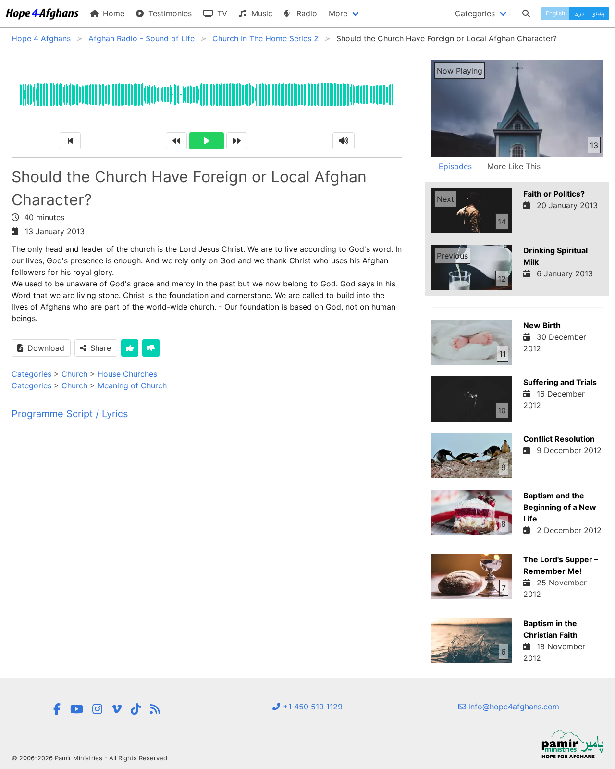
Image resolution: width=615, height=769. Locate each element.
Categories (31, 374)
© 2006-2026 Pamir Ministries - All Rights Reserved (89, 758)
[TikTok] (136, 709)
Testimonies (169, 13)
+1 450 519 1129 (312, 706)
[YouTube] (76, 709)
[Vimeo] (116, 709)
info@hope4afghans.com (512, 706)
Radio (305, 13)
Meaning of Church (132, 385)
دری (579, 13)
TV (221, 13)
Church (74, 374)
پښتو (598, 13)
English (555, 13)
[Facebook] (56, 709)
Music (260, 13)
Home (112, 13)
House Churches (127, 374)
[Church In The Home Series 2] (155, 709)
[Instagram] (97, 709)
